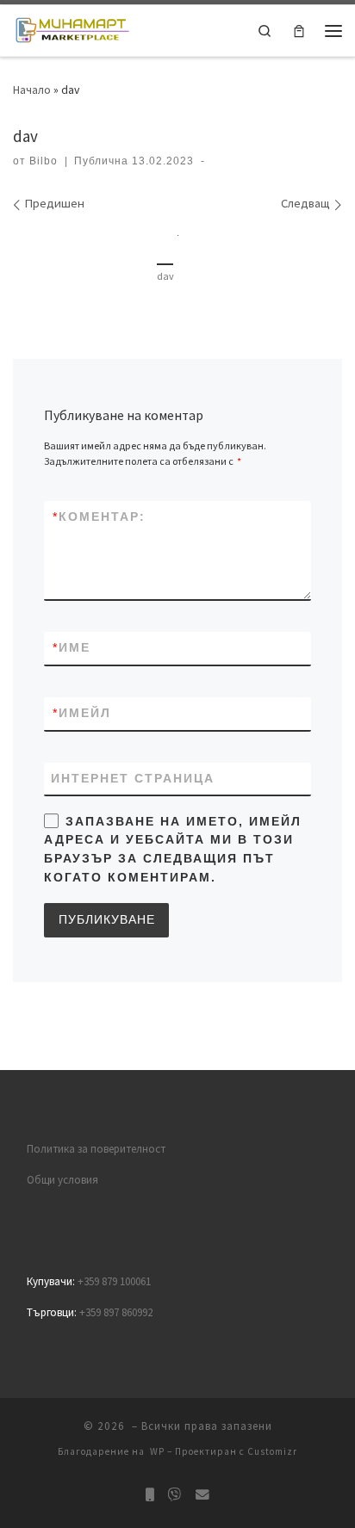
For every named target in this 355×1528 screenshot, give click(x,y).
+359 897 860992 (116, 1312)
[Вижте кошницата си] (299, 30)
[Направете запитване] (202, 1495)
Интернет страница (133, 778)
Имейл (82, 713)
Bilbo (43, 161)
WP (157, 1451)
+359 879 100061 (114, 1281)
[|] (72, 28)
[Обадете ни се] (150, 1495)
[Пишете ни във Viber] (175, 1495)
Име (71, 647)
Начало (32, 89)
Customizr (272, 1451)
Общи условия (62, 1179)
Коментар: (99, 516)
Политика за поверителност (96, 1148)
